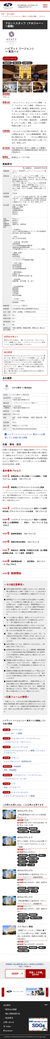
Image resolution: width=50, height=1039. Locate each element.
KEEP (15, 973)
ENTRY (35, 973)
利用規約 (9, 964)
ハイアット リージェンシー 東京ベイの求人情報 (19, 16)
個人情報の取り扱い (20, 964)
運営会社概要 (11, 1009)
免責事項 (9, 1018)
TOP (2, 14)
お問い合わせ (8, 1022)
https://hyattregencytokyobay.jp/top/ (24, 429)
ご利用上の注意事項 (36, 964)
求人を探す (11, 14)
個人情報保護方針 (13, 1014)
